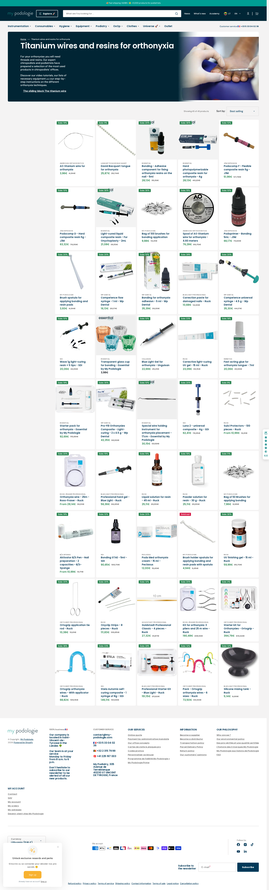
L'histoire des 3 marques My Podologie (237, 746)
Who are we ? (224, 735)
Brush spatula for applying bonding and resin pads (74, 301)
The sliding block (33, 91)
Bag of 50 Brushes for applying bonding (237, 498)
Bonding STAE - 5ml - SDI (114, 559)
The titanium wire (55, 91)
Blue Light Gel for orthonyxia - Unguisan (155, 363)
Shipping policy (122, 883)
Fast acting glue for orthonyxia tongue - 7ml (239, 363)
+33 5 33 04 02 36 (104, 744)
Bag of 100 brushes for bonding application (155, 235)
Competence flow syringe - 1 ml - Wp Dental (112, 301)
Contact (12, 794)
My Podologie (26, 739)
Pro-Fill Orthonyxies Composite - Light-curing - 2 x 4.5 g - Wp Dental (114, 431)
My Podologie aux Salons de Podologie (238, 750)
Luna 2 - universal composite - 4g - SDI (196, 427)
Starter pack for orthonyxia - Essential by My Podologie (73, 429)
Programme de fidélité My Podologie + (149, 758)
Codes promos (136, 750)
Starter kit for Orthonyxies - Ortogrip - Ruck (239, 628)
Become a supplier (190, 735)
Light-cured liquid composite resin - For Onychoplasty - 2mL (114, 237)
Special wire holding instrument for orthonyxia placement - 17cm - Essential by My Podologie (157, 433)
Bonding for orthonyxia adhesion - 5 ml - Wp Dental (156, 301)
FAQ (219, 754)
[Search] (177, 13)
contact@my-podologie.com (102, 736)
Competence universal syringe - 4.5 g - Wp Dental (238, 301)
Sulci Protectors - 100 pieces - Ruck (237, 427)
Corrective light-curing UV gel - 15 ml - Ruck (197, 363)
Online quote (135, 735)
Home (23, 39)
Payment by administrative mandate (148, 739)
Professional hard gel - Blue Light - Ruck (115, 498)
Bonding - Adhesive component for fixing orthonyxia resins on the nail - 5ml (157, 171)
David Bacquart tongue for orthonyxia (115, 167)
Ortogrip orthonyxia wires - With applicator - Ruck (74, 692)
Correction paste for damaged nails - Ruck (197, 299)
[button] (256, 13)
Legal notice (173, 883)
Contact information (141, 883)
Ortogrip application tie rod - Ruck (75, 626)
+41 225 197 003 (106, 756)
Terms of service (106, 883)
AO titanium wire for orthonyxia (72, 167)
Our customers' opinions (193, 754)
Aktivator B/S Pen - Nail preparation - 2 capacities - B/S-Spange (74, 563)
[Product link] (75, 153)
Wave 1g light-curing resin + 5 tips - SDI (73, 363)
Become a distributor (191, 739)
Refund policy (75, 883)
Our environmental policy (231, 739)
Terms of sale (159, 883)
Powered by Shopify (23, 742)
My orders (13, 805)
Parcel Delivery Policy (191, 746)
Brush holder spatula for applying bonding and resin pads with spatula (198, 561)
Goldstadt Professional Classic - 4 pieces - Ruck (156, 628)
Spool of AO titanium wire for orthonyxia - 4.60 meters (196, 237)
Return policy (187, 750)
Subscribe (248, 867)
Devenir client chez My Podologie (25, 813)
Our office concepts (138, 742)
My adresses (14, 809)
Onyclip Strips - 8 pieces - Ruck (111, 626)
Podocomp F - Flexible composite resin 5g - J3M (237, 169)
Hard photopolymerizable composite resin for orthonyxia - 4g (195, 171)
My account (14, 801)
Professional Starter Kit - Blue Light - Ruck (156, 690)
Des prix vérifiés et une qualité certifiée (238, 742)
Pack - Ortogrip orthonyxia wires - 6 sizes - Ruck (195, 692)
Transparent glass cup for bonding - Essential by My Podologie (115, 365)
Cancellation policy (189, 883)
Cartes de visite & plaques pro (144, 746)
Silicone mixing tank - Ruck (237, 690)
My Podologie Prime (138, 762)
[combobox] (122, 13)
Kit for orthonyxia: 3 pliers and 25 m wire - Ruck (196, 628)
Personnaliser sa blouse (141, 754)
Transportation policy (192, 742)
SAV (10, 797)
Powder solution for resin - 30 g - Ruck (195, 498)
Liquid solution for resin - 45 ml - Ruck (156, 498)
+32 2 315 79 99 (106, 751)
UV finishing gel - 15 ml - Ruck (238, 559)
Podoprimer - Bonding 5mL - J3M (237, 235)
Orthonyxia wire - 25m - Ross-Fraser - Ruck (74, 498)
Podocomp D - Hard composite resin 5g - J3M (73, 237)
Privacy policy (89, 883)
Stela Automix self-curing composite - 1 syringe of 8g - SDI (113, 692)
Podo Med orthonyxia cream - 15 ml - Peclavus (155, 561)
